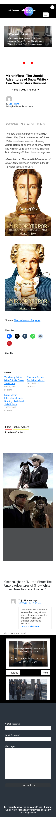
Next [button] (45, 672)
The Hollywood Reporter (27, 320)
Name (13, 723)
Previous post (18, 570)
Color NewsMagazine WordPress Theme (26, 809)
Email (12, 735)
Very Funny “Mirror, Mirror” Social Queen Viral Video (14, 380)
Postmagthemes (28, 812)
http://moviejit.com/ (31, 626)
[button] (46, 14)
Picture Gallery (21, 427)
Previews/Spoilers (15, 432)
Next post (40, 570)
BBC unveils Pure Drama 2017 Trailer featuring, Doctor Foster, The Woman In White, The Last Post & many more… (25, 41)
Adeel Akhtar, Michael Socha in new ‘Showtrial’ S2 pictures (28, 650)
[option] (28, 36)
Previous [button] (13, 672)
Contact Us (28, 785)
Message (10, 746)
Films (8, 427)
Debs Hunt (14, 103)
